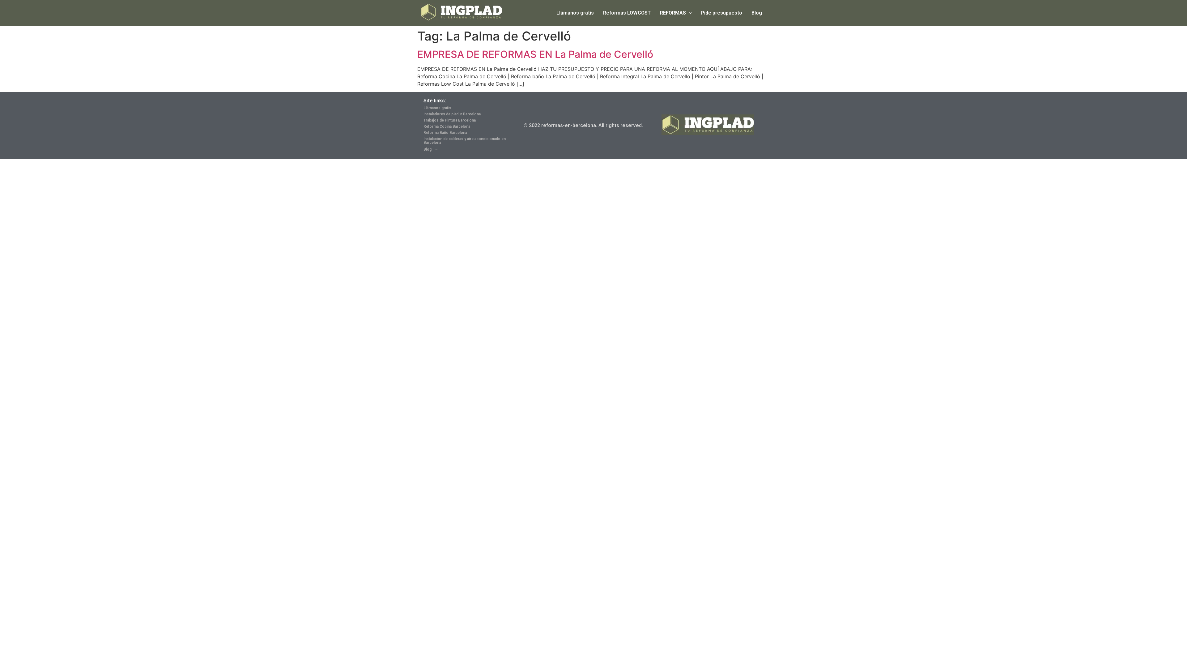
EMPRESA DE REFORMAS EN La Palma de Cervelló (535, 54)
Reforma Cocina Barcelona (446, 126)
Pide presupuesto (721, 13)
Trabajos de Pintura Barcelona (449, 120)
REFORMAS (673, 13)
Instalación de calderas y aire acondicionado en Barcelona (464, 141)
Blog (756, 13)
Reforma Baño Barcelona (445, 133)
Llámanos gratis (575, 13)
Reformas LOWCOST (627, 13)
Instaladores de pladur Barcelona (452, 114)
